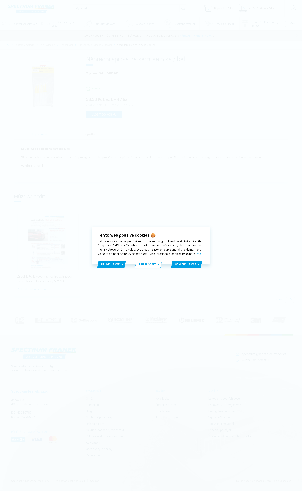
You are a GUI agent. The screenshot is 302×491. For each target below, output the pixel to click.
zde (198, 254)
